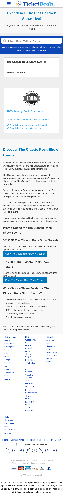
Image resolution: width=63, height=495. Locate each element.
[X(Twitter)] (15, 450)
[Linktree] (41, 450)
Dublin (7, 356)
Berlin (6, 369)
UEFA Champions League (29, 354)
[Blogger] (47, 450)
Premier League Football (28, 345)
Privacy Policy (9, 430)
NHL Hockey (30, 383)
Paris (6, 366)
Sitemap (7, 433)
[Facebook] (8, 450)
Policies (31, 439)
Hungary (7, 379)
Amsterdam (9, 372)
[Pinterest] (21, 450)
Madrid (7, 376)
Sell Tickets (42, 439)
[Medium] (54, 450)
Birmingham (9, 346)
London (7, 340)
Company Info (17, 439)
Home (5, 439)
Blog (48, 349)
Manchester (9, 343)
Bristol (7, 363)
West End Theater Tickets (29, 377)
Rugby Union (30, 360)
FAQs (6, 426)
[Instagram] (28, 450)
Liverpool (8, 350)
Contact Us (8, 420)
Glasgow (7, 359)
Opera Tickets (31, 387)
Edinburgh (8, 353)
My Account (9, 423)
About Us (50, 340)
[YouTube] (34, 450)
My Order (56, 439)
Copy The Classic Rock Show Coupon (25, 254)
